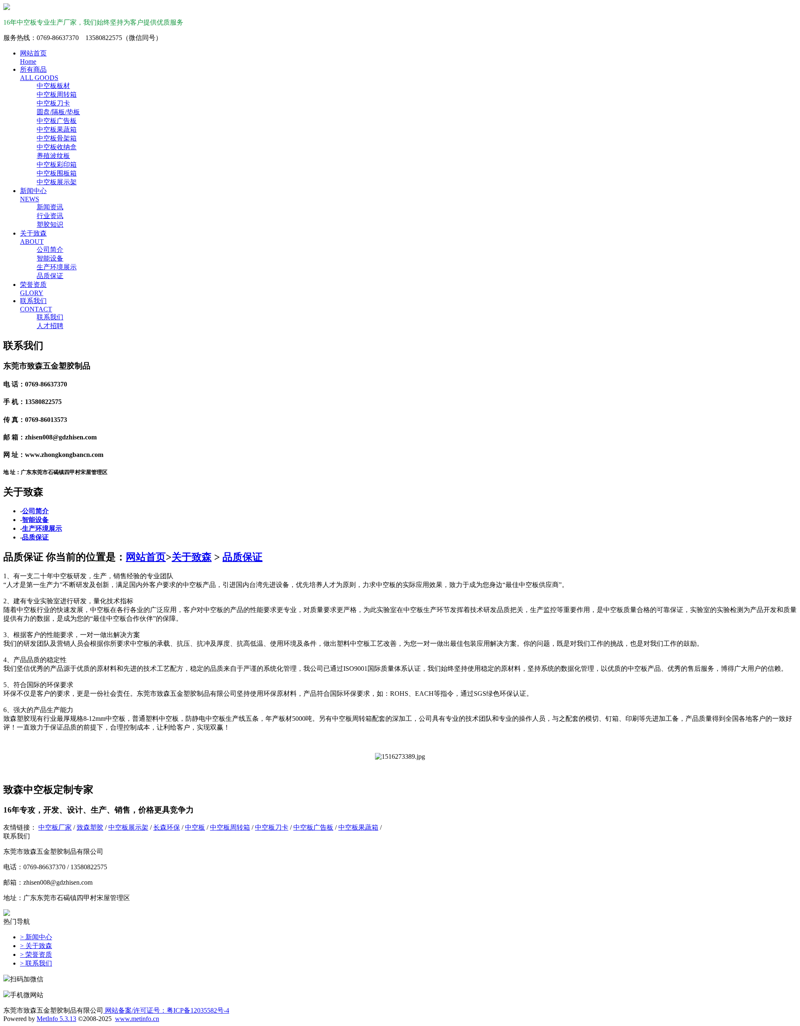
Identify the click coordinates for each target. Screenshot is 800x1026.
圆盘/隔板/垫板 (58, 111)
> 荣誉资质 (36, 954)
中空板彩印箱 (57, 164)
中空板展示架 (57, 182)
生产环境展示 (57, 267)
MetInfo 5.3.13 (56, 1018)
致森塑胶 (90, 827)
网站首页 (146, 557)
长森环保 (166, 827)
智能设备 (50, 258)
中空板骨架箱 (57, 138)
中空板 (195, 827)
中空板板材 (53, 85)
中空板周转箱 (57, 94)
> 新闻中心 (36, 937)
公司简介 (50, 249)
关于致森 (192, 557)
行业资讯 (50, 215)
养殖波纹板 (53, 155)
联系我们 (50, 317)
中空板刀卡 (53, 103)
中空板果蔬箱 (57, 129)
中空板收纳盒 (57, 147)
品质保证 (50, 275)
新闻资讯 (50, 207)
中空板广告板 (57, 120)
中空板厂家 (55, 827)
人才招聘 (50, 325)
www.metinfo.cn (137, 1018)
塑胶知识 (50, 224)
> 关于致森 (36, 945)
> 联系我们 (36, 963)
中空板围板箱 (57, 173)
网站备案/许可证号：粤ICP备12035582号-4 (166, 1010)
